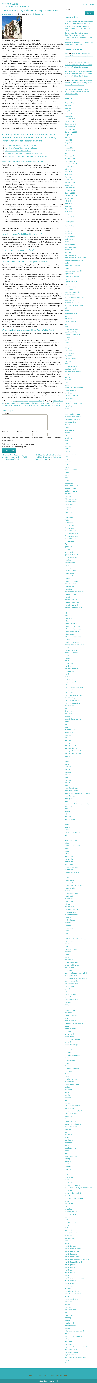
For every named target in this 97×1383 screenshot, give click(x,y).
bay (66, 324)
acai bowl (68, 234)
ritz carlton (69, 1071)
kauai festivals (70, 796)
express (68, 494)
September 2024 (71, 164)
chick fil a (68, 406)
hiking (67, 613)
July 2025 (68, 137)
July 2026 (68, 105)
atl (66, 308)
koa (66, 822)
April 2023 (68, 209)
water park (69, 1315)
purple (67, 1047)
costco (67, 433)
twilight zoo (69, 1217)
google (67, 549)
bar (66, 316)
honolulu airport (71, 650)
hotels (67, 674)
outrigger (68, 970)
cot (66, 435)
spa (66, 1132)
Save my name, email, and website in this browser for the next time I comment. (32, 438)
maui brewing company (73, 885)
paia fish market (71, 994)
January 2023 (69, 217)
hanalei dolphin (70, 584)
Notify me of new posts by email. (16, 447)
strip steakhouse (71, 1156)
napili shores (69, 936)
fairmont (68, 496)
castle (67, 385)
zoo (66, 1363)
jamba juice (69, 732)
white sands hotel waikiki (74, 1336)
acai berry (68, 231)
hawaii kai (68, 589)
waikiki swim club (71, 1280)
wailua (67, 1304)
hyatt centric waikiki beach (74, 687)
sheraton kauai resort (73, 1106)
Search (67, 10)
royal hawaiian (70, 1082)
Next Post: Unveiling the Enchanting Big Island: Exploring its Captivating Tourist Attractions (48, 457)
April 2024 (68, 177)
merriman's (69, 899)
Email (19, 432)
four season (69, 525)
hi (65, 610)
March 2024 (69, 180)
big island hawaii (71, 358)
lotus (67, 854)
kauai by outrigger (71, 788)
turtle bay (68, 1209)
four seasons (69, 528)
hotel (67, 661)
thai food (68, 1180)
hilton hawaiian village (73, 629)
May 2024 (68, 174)
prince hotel (69, 1034)
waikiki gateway (70, 1265)
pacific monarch (71, 986)
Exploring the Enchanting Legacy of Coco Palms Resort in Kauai (77, 34)
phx (66, 1018)
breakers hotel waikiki (73, 372)
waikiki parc (69, 1270)
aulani (67, 311)
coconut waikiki (70, 422)
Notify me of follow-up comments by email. (19, 444)
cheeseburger (70, 401)
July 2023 (68, 201)
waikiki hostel (70, 1267)
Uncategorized (70, 1222)
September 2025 (71, 132)
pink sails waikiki (71, 1021)
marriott (68, 875)
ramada (68, 1052)
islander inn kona (71, 730)
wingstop (68, 1341)
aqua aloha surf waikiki (73, 271)
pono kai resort (70, 1029)
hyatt (67, 684)
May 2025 (68, 143)
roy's (67, 1074)
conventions (69, 430)
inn (66, 724)
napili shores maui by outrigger (76, 938)
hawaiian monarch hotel (73, 608)
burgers (68, 380)
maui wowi (69, 896)
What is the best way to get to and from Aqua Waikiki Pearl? (26, 156)
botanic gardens (71, 366)
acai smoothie (70, 236)
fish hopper (69, 512)
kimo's (67, 811)
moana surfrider (71, 912)
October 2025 (70, 129)
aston (67, 284)
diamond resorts (71, 470)
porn (66, 54)
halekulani (68, 568)
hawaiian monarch (71, 605)
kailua (67, 764)
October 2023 (70, 193)
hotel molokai (70, 663)
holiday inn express (72, 642)
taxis (66, 1172)
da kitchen (68, 446)
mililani (67, 904)
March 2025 (69, 148)
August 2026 (69, 103)
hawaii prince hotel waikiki (74, 592)
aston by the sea (71, 287)
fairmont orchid (70, 502)
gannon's (68, 547)
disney (67, 475)
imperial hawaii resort (73, 719)
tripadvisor (69, 1204)
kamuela (68, 772)
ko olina (68, 817)
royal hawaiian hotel (72, 1084)
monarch (68, 923)
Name (5, 432)
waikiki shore (69, 1275)
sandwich (68, 1090)
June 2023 (68, 204)
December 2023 (70, 188)
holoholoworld (9, 14)
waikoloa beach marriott (74, 1291)
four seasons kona (71, 531)
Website (35, 432)
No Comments (37, 14)
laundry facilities (25, 405)
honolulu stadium (71, 653)
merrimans (69, 901)
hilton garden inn (71, 624)
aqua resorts (69, 279)
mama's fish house (72, 867)
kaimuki (68, 767)
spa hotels (68, 1135)
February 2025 (70, 151)
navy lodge (69, 941)
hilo (66, 616)
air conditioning (11, 403)
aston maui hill (70, 295)
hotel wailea (69, 671)
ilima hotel (68, 714)
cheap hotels (69, 398)
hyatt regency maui (72, 700)
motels (67, 931)
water (67, 1312)
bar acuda (68, 319)
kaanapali (68, 740)
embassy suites (70, 488)
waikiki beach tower (72, 1251)
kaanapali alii (69, 743)
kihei (66, 809)
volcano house (70, 1238)
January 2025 (69, 153)
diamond (68, 467)
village (67, 1225)
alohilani (68, 252)
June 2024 (68, 172)
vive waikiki (69, 1235)
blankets (68, 361)
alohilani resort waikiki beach (75, 258)
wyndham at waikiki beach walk (76, 1347)
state (67, 1145)
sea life (67, 1095)
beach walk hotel (71, 332)
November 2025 (70, 127)
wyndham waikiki (71, 1355)
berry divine (69, 348)
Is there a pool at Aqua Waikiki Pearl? (18, 151)
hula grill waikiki (71, 682)
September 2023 (71, 196)
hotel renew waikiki (72, 669)
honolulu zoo (69, 655)
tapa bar (68, 1169)
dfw (66, 464)
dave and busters (71, 454)
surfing (67, 1159)
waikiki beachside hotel (73, 1262)
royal (67, 1076)
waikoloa (68, 1288)
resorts (67, 1066)
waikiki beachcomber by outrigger (77, 1259)
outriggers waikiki (71, 981)
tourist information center (74, 1198)
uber (66, 1220)
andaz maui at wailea (72, 266)
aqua (14, 401)
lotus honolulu (70, 856)
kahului (67, 759)
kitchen (67, 814)
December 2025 (70, 124)
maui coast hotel (71, 888)
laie (66, 835)
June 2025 (68, 140)
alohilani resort (70, 255)
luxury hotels (69, 864)
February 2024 (70, 182)
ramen (67, 1058)
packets (68, 989)
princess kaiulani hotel (73, 1039)
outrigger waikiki (71, 976)
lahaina (67, 830)
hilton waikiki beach (72, 631)
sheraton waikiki (71, 1113)
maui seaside (69, 891)
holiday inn (69, 639)
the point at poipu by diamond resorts (78, 1188)
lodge (67, 851)
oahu (26, 401)
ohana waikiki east (71, 962)
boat (66, 364)
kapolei (67, 783)
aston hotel (69, 289)
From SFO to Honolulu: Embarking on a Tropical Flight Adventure (79, 43)
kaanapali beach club (72, 748)
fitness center (13, 405)
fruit (66, 544)
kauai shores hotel (71, 801)
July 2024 (68, 169)
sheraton (68, 1103)
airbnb (67, 242)
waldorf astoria (70, 1310)
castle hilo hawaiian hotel (74, 388)
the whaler (69, 1190)
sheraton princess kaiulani (74, 1111)
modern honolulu (71, 915)
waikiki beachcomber (72, 1257)
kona (67, 824)
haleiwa (67, 565)
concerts (68, 425)
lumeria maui (69, 862)
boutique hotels (70, 369)
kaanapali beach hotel (73, 751)
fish (66, 510)
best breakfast (70, 350)
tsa (66, 1206)
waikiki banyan (70, 1246)
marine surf (69, 870)
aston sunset (69, 300)
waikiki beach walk (71, 1254)
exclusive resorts (71, 491)
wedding (68, 1318)
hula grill (68, 677)
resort (67, 1063)
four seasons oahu (71, 539)
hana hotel (69, 576)
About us (84, 4)
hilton (67, 621)
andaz (67, 263)
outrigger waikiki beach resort (76, 978)
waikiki (67, 1243)
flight (67, 520)
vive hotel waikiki (71, 1233)
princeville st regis (71, 1045)
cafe (66, 382)
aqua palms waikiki (72, 276)
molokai (68, 917)
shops (67, 1119)
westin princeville (71, 1326)
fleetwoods (69, 517)
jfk (66, 738)
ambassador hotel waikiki (74, 260)
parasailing (69, 997)
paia (66, 991)
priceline (68, 1031)
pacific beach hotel (71, 984)
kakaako (68, 769)
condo (67, 427)
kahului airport (70, 761)
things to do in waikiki (73, 1193)
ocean (67, 957)
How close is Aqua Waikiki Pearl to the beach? (21, 148)
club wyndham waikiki (73, 417)
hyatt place (69, 692)
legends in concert (71, 840)
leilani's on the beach (72, 846)
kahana (67, 756)
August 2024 (69, 166)
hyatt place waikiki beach (74, 695)
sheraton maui (70, 1108)
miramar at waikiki (71, 909)
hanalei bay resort (71, 581)
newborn (68, 946)
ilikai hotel (68, 711)
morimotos (69, 928)
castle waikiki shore (72, 390)
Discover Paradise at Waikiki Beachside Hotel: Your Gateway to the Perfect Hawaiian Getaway (79, 64)
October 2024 (70, 161)
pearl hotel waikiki (35, 401)
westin (67, 1320)
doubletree (69, 483)
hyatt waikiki (69, 706)
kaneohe (68, 775)
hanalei (67, 578)
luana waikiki (69, 859)
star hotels (69, 1140)
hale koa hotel (70, 563)
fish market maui (71, 515)
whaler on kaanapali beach (74, 1331)
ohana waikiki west (72, 965)
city (66, 411)
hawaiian (68, 597)
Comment (6, 413)
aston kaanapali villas (72, 292)
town (67, 1201)
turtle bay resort (71, 1212)
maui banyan (69, 880)
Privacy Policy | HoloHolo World (55, 1375)
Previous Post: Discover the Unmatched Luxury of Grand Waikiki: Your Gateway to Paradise (15, 457)
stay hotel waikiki (71, 1148)
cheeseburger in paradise (74, 403)
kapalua (68, 780)
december (68, 462)
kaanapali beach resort (73, 753)
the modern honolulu (72, 1185)
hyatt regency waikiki (72, 703)
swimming (68, 1166)
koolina (67, 827)
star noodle (69, 1143)
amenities (21, 403)
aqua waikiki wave (71, 281)
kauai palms (69, 799)
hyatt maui (69, 690)
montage (68, 925)
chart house (69, 393)
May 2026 (68, 111)
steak (67, 1151)
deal (66, 459)
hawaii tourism (70, 594)
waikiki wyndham (71, 1283)
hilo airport (69, 618)
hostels (67, 658)
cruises (67, 443)
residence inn (70, 1060)
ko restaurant (70, 819)
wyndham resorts (71, 1352)
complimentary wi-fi (47, 403)
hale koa (68, 560)
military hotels (70, 907)
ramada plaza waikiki (72, 1055)
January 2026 (69, 121)
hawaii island (69, 586)
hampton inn (69, 573)
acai (66, 228)
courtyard (68, 438)
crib (66, 441)
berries (67, 345)
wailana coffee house (52, 405)
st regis (67, 1137)
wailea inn (68, 1302)
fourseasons (69, 541)
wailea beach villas (71, 1299)
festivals (68, 507)
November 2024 (70, 158)
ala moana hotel (71, 247)
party (67, 1005)
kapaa (67, 777)
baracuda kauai (70, 321)
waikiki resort (70, 1273)
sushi (67, 1164)
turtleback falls (70, 1214)
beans (67, 342)
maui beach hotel (71, 883)
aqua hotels (69, 274)
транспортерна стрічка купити (76, 89)
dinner (67, 472)
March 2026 (69, 116)
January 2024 (69, 185)
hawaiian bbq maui (72, 602)
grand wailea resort (72, 557)
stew (66, 1153)
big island (68, 356)
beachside (68, 340)
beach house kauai (71, 329)
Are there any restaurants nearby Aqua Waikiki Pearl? (24, 154)
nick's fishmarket (71, 949)
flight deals (69, 523)
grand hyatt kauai (71, 555)
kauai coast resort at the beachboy (77, 793)
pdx (66, 1007)
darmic (67, 451)
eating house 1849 (71, 486)
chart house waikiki (72, 395)
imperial (68, 716)
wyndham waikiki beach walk (75, 1357)
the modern (69, 1182)
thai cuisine (69, 1177)
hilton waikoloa (70, 634)
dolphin (67, 480)
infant (67, 722)
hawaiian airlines (71, 600)
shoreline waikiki (71, 1127)
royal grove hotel (71, 1079)
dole (66, 478)
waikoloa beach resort (73, 1294)
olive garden (69, 968)
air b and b (69, 239)
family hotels (69, 504)
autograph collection (72, 313)
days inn (68, 456)
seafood (68, 1098)
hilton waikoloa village (73, 637)
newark (67, 944)
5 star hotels (69, 226)
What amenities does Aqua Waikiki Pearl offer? (21, 145)
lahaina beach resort (72, 832)
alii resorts (69, 250)
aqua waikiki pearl (32, 403)
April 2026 (68, 113)
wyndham (68, 1344)
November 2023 (70, 190)
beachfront (69, 337)
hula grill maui (70, 679)
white (67, 1334)
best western (69, 353)
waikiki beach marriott (73, 1249)
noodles (68, 952)
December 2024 (70, 156)
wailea (67, 1296)
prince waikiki (70, 1037)
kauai (67, 785)
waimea (68, 1307)
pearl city (68, 1013)
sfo (66, 1100)
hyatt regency (70, 698)
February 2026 (70, 119)
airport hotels (70, 244)
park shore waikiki (71, 999)
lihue (66, 848)
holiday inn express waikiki (74, 645)
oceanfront (69, 960)
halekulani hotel (70, 570)
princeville (68, 1042)
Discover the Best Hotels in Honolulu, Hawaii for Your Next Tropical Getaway (79, 56)
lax (66, 838)
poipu (67, 1026)
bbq (66, 327)
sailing (67, 1087)
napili (67, 933)
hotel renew (69, 666)
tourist (67, 1196)
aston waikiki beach (72, 303)
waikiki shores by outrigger (75, 1278)
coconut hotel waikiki (72, 419)
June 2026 (68, 108)
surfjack (68, 1161)
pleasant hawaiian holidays (74, 1023)
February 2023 (70, 214)
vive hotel (68, 1230)
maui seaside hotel (71, 893)
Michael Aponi (70, 71)
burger (67, 377)
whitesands (69, 1339)
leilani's (67, 843)
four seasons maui (71, 536)
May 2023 (68, 206)
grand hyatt (69, 552)
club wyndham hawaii (73, 414)
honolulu (20, 401)
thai (66, 1174)
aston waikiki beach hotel (74, 305)
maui (67, 877)
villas (66, 1227)
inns (66, 727)
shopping (68, 1116)
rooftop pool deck (37, 405)
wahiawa (68, 1241)
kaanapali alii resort (72, 745)
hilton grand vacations (73, 626)
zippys (67, 1360)
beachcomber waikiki (72, 335)
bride (67, 374)
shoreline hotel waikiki (73, 1124)
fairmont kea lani (71, 499)
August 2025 (69, 135)
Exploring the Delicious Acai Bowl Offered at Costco (77, 92)
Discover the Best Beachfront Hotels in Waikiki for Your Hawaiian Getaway (79, 22)
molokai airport (70, 920)
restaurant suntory (72, 1068)
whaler (67, 1328)
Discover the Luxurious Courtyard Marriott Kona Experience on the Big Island (78, 28)
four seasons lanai (71, 533)
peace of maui (70, 1010)
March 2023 (69, 212)
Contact (91, 4)
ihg (66, 708)
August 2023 (69, 198)
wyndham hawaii (71, 1349)
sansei (67, 1092)
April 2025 (68, 145)
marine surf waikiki (72, 872)
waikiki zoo (69, 1286)
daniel (67, 449)
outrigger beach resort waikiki (76, 973)
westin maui (69, 1323)
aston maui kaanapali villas (74, 297)
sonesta (68, 1129)
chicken (67, 409)
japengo (68, 735)
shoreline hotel (70, 1121)
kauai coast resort (71, 791)
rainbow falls (69, 1050)
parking (68, 1002)
